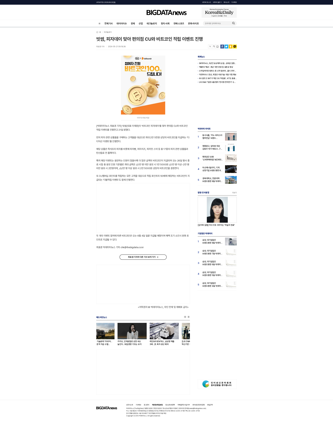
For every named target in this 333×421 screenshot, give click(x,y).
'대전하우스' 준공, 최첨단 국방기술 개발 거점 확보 (217, 74)
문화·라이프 (193, 23)
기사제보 (234, 2)
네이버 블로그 (217, 2)
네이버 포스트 (206, 2)
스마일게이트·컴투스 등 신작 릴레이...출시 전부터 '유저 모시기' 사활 (218, 71)
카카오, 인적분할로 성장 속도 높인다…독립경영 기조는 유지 (108, 342)
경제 (133, 23)
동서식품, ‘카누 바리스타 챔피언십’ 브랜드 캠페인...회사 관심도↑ (212, 137)
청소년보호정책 (170, 405)
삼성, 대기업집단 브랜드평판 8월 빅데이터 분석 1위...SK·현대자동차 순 (212, 241)
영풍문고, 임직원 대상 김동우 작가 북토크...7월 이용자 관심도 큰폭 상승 (212, 147)
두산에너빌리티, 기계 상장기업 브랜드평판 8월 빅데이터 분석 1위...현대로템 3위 (212, 169)
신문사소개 (129, 405)
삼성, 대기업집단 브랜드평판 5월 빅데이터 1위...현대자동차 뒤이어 (212, 274)
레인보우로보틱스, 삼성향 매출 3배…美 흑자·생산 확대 (140, 342)
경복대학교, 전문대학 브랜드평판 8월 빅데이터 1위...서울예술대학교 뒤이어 (212, 180)
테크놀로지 (152, 23)
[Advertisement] (118, 208)
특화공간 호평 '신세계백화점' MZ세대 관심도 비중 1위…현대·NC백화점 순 (211, 158)
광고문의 (146, 405)
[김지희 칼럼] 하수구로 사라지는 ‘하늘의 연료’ (216, 225)
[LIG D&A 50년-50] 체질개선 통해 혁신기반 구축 (175, 342)
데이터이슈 (122, 23)
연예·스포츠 (179, 23)
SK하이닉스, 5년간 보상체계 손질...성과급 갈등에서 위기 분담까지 (218, 63)
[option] (112, 334)
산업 (141, 23)
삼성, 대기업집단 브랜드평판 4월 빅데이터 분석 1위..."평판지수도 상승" (212, 285)
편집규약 (210, 405)
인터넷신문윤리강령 (198, 405)
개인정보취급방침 (157, 405)
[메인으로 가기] (106, 408)
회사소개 (226, 2)
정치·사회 (165, 23)
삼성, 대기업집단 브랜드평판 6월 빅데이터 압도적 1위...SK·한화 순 (212, 263)
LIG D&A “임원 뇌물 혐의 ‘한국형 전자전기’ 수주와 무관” (218, 82)
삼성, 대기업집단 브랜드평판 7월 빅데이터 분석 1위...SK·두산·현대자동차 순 (212, 252)
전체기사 (108, 23)
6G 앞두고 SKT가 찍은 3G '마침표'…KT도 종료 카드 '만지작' (218, 78)
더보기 (234, 193)
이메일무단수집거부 (184, 405)
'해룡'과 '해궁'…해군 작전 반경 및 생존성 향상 (216, 67)
